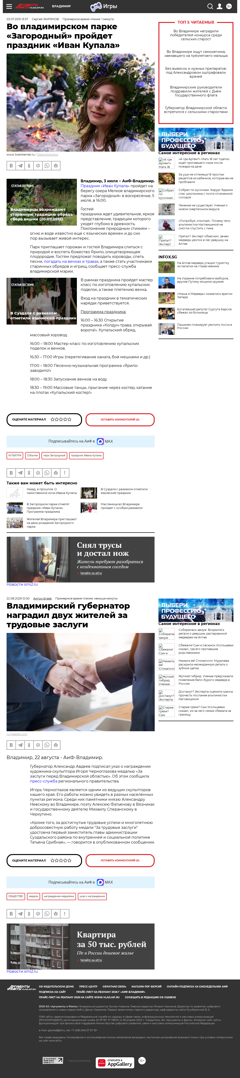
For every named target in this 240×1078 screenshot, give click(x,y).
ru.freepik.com (17, 734)
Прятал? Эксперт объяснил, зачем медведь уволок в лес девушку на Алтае (204, 239)
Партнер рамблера (79, 1060)
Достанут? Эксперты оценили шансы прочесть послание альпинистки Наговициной (206, 695)
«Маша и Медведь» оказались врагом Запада (204, 295)
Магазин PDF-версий (146, 986)
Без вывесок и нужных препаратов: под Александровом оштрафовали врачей (196, 73)
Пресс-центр (88, 986)
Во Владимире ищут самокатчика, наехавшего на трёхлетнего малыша (196, 54)
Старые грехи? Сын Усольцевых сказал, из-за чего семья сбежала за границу (205, 710)
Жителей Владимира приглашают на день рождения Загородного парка (52, 522)
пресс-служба (43, 781)
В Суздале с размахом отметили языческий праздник (124, 491)
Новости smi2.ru (22, 584)
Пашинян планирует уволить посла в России (204, 326)
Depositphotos (47, 154)
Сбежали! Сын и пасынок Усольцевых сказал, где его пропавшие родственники (206, 648)
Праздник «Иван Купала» (105, 186)
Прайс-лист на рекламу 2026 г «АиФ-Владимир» (110, 992)
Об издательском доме (56, 986)
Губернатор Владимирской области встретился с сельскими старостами (196, 110)
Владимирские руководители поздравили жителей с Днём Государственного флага (196, 91)
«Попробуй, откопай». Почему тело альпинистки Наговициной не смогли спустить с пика (204, 224)
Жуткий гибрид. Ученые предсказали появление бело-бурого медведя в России (206, 679)
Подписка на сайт (52, 992)
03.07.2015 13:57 (17, 19)
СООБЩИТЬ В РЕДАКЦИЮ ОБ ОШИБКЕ (150, 997)
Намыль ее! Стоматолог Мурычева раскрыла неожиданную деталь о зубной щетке (204, 664)
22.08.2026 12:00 (18, 598)
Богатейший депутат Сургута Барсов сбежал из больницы (204, 311)
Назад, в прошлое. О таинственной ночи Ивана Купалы (52, 491)
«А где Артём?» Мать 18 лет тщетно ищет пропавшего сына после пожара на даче (204, 162)
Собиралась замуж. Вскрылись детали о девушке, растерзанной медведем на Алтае (203, 633)
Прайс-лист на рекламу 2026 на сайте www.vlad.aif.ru (79, 997)
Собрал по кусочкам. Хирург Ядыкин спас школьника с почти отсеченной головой (206, 193)
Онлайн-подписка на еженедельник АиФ (197, 986)
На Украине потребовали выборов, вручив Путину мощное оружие (203, 280)
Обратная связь (114, 986)
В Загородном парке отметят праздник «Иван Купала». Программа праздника (48, 507)
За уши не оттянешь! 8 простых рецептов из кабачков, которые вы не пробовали (206, 178)
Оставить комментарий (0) (120, 419)
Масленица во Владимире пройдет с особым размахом (121, 506)
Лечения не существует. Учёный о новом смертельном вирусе (203, 207)
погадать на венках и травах (71, 261)
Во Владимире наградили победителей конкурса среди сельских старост (196, 35)
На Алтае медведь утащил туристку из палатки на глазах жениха (203, 264)
